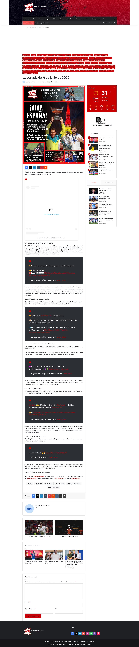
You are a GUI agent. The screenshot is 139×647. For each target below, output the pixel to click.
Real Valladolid (97, 68)
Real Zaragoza (106, 68)
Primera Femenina (91, 65)
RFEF (54, 19)
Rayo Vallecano (110, 65)
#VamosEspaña (50, 412)
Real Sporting (88, 68)
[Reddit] (45, 167)
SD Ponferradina (51, 70)
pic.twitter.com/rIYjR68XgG (58, 369)
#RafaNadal (48, 273)
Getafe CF (49, 63)
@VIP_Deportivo (31, 478)
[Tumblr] (38, 167)
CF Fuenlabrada (53, 58)
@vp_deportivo (75, 478)
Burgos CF (75, 55)
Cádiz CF (90, 55)
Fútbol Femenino (88, 60)
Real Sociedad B (79, 68)
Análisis (33, 55)
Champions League (63, 58)
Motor (87, 19)
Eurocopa (39, 60)
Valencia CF (26, 73)
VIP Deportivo (59, 478)
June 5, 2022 (61, 280)
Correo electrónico (30, 608)
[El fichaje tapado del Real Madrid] (34, 555)
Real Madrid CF (52, 68)
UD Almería (95, 70)
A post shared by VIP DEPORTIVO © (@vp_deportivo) (51, 237)
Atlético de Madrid (50, 55)
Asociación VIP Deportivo (87, 641)
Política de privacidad (79, 644)
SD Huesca (42, 70)
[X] (30, 167)
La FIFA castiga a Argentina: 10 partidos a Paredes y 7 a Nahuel (106, 220)
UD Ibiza (102, 70)
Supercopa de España (84, 70)
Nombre (27, 602)
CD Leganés (98, 55)
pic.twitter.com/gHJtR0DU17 (56, 453)
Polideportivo (96, 19)
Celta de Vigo (43, 58)
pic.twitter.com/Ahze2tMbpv (39, 333)
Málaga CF (31, 65)
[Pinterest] (42, 167)
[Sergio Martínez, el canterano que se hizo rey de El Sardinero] (93, 157)
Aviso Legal (70, 644)
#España (51, 330)
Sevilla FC (74, 70)
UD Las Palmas (109, 70)
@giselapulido (46, 316)
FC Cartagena (68, 60)
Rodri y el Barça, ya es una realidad (54, 561)
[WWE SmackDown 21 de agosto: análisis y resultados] (93, 206)
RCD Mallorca (35, 68)
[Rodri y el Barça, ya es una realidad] (54, 555)
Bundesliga (67, 55)
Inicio (25, 19)
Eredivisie (32, 60)
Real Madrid (60, 484)
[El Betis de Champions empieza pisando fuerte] (93, 213)
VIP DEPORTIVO (54, 487)
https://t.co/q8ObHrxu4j (37, 415)
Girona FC (56, 63)
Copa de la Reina (74, 58)
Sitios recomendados (61, 644)
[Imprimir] (64, 496)
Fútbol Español (78, 60)
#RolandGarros (58, 273)
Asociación (32, 19)
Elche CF (25, 60)
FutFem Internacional (28, 63)
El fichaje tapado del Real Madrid (33, 561)
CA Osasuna (83, 55)
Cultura (29, 27)
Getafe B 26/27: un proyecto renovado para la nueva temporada (106, 164)
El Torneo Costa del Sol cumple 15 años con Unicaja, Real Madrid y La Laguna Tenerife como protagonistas (74, 564)
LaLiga (40, 19)
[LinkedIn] (34, 167)
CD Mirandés (26, 58)
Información (52, 644)
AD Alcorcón (26, 55)
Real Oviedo (61, 68)
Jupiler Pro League (73, 63)
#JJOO (57, 330)
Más (104, 19)
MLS (37, 65)
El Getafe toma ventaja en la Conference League (47, 23)
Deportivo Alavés (99, 58)
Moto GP (43, 65)
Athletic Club (40, 55)
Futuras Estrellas (40, 63)
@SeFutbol (61, 405)
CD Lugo (105, 55)
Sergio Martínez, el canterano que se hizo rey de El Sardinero (106, 156)
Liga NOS (108, 63)
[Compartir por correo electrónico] (60, 496)
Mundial (54, 65)
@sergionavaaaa (39, 476)
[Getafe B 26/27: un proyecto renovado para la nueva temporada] (93, 164)
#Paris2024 (64, 330)
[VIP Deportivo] (37, 7)
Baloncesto (79, 19)
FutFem (61, 19)
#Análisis (32, 405)
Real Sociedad (69, 68)
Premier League (81, 65)
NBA (59, 65)
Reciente (93, 183)
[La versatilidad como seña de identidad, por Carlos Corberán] (93, 191)
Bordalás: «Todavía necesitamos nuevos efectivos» (104, 198)
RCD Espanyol (26, 68)
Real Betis (43, 68)
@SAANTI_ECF (39, 412)
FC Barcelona (59, 60)
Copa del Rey (84, 58)
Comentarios (108, 183)
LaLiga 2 (47, 19)
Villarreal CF (34, 73)
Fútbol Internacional (99, 60)
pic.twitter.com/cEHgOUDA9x (39, 276)
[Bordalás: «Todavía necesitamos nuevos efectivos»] (93, 199)
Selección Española (74, 484)
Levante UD (95, 63)
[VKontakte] (57, 496)
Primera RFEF (101, 65)
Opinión (64, 65)
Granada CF (64, 63)
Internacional (69, 19)
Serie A (68, 70)
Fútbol (30, 484)
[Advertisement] (69, 41)
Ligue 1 (25, 65)
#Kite (46, 330)
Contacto (88, 644)
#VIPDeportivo (69, 273)
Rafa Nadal (49, 484)
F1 (53, 60)
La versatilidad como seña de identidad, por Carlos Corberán (106, 190)
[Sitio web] (36, 508)
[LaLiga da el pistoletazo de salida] (93, 172)
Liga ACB (102, 63)
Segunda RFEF (60, 70)
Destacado (108, 58)
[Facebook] (26, 167)
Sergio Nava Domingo (30, 81)
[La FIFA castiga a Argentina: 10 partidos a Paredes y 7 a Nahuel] (93, 221)
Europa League (47, 60)
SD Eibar (35, 70)
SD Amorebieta (27, 70)
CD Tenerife (35, 58)
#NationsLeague (69, 412)
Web (56, 608)
